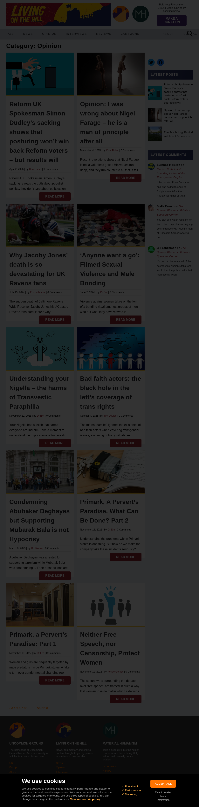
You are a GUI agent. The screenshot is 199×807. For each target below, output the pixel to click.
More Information (163, 798)
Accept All (163, 783)
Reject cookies (163, 792)
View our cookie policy (85, 799)
